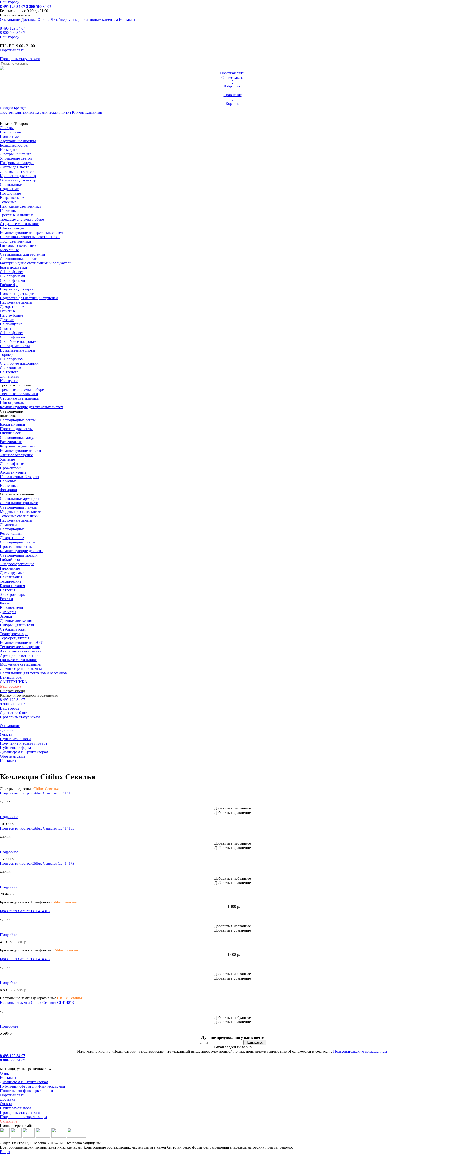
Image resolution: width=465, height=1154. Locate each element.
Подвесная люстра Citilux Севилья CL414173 (37, 863)
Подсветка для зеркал (18, 289)
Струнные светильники (19, 224)
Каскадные (9, 150)
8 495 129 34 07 (12, 6)
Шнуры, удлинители (17, 625)
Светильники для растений (22, 254)
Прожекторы (10, 468)
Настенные (9, 211)
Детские (7, 320)
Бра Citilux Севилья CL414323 (25, 959)
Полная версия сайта (17, 1125)
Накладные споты (15, 346)
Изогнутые (9, 381)
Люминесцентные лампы (21, 669)
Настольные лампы (16, 520)
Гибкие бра (9, 285)
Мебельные (9, 250)
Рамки (5, 603)
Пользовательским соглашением (360, 1051)
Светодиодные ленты (18, 420)
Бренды (20, 108)
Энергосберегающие (17, 564)
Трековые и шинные (17, 215)
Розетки (6, 599)
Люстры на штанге (15, 154)
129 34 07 (12, 28)
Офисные (8, 311)
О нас (4, 1073)
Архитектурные (13, 472)
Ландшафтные (12, 464)
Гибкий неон (10, 433)
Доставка (29, 19)
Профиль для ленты (16, 429)
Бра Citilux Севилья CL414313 (25, 911)
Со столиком (10, 368)
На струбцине (11, 315)
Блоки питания (12, 424)
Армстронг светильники (20, 655)
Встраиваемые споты (17, 350)
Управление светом (16, 158)
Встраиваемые (12, 198)
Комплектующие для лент (21, 450)
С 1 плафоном (11, 272)
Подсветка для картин (18, 293)
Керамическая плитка (53, 112)
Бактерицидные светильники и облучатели (35, 263)
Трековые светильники (19, 394)
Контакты (127, 19)
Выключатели (11, 607)
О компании (10, 19)
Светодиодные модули (19, 437)
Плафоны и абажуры (17, 163)
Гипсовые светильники (19, 245)
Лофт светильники (15, 241)
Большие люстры (14, 145)
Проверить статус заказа (20, 1112)
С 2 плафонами (12, 276)
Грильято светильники (18, 660)
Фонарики (8, 490)
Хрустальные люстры (18, 141)
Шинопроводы (12, 228)
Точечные (8, 202)
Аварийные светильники (21, 651)
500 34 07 (12, 33)
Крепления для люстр (18, 176)
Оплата (44, 19)
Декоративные (12, 307)
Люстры (7, 112)
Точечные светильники (19, 516)
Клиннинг (94, 112)
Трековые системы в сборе (22, 219)
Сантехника (24, 112)
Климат (78, 112)
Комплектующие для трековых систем (31, 232)
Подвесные (9, 136)
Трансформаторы (14, 634)
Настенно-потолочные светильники (30, 237)
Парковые (8, 481)
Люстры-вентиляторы (18, 171)
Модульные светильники (20, 512)
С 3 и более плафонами (19, 341)
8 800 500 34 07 (38, 6)
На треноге (9, 372)
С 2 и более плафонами (19, 363)
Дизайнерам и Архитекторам (24, 752)
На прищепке (11, 324)
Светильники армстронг (20, 498)
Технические (10, 581)
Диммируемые (12, 573)
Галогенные (10, 568)
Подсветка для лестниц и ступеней (29, 298)
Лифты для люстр (14, 167)
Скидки (6, 108)
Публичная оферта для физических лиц (32, 1086)
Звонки (6, 616)
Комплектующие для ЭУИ (22, 642)
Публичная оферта (15, 748)
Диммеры (8, 612)
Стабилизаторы (13, 629)
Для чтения (9, 376)
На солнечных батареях (19, 477)
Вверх (5, 1152)
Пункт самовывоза (15, 739)
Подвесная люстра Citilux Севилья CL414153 (37, 828)
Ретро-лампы (11, 533)
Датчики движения (16, 621)
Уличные (7, 459)
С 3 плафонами (12, 280)
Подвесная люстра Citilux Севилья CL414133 (37, 793)
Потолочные (10, 132)
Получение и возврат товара (23, 743)
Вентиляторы (11, 677)
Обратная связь (12, 756)
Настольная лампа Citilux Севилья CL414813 (37, 1002)
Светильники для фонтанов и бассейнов (33, 673)
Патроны (7, 590)
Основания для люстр (18, 180)
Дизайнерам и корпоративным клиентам (84, 19)
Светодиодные (12, 529)
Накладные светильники (20, 206)
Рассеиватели (11, 442)
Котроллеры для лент (17, 446)
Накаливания (11, 577)
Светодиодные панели (18, 259)
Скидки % (8, 1121)
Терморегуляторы (14, 638)
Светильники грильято (19, 503)
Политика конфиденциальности (26, 1091)
